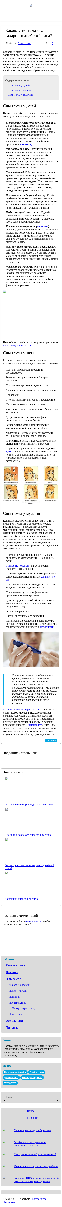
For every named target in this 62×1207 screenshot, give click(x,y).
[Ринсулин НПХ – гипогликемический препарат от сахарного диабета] (7, 1180)
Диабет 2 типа (11, 1077)
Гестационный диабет (15, 1072)
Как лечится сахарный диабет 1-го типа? (29, 804)
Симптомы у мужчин (20, 94)
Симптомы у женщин (20, 89)
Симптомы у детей (19, 85)
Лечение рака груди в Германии (32, 1130)
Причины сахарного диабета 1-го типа (28, 834)
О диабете (13, 979)
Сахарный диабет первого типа (21, 709)
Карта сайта (39, 1198)
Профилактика (17, 1002)
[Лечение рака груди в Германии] (7, 1132)
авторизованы (33, 921)
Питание (12, 1028)
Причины (14, 996)
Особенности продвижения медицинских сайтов (30, 1144)
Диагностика (15, 965)
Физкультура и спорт (24, 1008)
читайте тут (27, 144)
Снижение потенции (18, 565)
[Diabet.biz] (31, 5)
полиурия (42, 226)
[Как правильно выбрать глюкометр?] (7, 1156)
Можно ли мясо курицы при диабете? (36, 1166)
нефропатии (47, 626)
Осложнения (15, 1021)
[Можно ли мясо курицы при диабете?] (7, 1168)
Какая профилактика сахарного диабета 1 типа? (29, 867)
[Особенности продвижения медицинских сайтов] (7, 1144)
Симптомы (24, 43)
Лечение (12, 972)
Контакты (9, 1202)
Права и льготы (18, 990)
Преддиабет (10, 1082)
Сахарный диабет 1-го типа (21, 898)
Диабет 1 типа (37, 1072)
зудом (9, 451)
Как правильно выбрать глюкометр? (35, 1154)
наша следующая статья (17, 345)
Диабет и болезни (19, 984)
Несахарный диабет (32, 1077)
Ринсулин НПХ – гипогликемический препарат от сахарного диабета (36, 1180)
